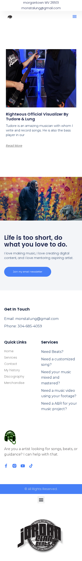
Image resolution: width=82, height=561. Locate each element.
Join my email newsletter (27, 271)
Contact (10, 364)
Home (9, 351)
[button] (74, 16)
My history (12, 370)
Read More (14, 145)
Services (10, 357)
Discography (14, 376)
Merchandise (14, 383)
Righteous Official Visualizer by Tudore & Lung (37, 116)
